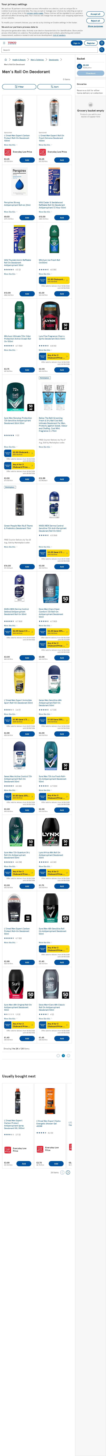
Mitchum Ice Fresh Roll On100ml (49, 261)
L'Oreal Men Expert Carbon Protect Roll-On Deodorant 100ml (17, 138)
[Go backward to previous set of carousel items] (62, 1172)
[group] (17, 1125)
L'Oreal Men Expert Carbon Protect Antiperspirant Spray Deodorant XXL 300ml (14, 1124)
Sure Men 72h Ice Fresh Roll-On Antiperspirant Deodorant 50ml (52, 779)
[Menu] (4, 43)
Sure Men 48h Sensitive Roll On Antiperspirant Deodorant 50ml (52, 931)
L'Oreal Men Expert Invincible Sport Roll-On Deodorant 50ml (18, 701)
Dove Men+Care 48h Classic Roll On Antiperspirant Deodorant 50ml (52, 1007)
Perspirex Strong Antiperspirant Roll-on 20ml (17, 203)
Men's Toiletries (37, 59)
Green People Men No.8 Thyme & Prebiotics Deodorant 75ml (18, 527)
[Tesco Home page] (12, 43)
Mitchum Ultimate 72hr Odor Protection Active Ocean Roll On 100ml (17, 339)
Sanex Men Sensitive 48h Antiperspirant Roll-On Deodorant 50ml (50, 703)
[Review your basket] (79, 66)
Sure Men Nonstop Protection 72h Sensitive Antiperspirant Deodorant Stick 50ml (18, 420)
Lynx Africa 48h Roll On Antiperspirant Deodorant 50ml (51, 855)
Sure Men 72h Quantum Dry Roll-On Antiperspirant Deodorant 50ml (17, 855)
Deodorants (54, 59)
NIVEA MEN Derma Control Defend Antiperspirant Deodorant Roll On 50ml (16, 611)
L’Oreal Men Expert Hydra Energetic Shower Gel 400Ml (48, 1123)
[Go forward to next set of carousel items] (68, 1172)
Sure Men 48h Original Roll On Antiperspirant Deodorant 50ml (18, 1007)
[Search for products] (101, 49)
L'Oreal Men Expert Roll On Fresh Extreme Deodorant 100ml (51, 138)
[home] (6, 59)
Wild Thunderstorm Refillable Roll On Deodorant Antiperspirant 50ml (17, 262)
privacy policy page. (35, 13)
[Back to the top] (54, 1066)
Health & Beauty (19, 59)
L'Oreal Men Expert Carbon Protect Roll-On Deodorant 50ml (17, 931)
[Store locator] (101, 43)
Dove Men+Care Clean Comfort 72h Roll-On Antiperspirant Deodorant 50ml (51, 612)
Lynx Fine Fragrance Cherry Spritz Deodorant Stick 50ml (52, 337)
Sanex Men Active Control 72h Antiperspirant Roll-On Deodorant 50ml (18, 779)
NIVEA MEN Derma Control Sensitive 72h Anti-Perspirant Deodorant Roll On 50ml (52, 528)
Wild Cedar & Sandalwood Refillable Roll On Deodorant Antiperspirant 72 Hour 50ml (52, 205)
